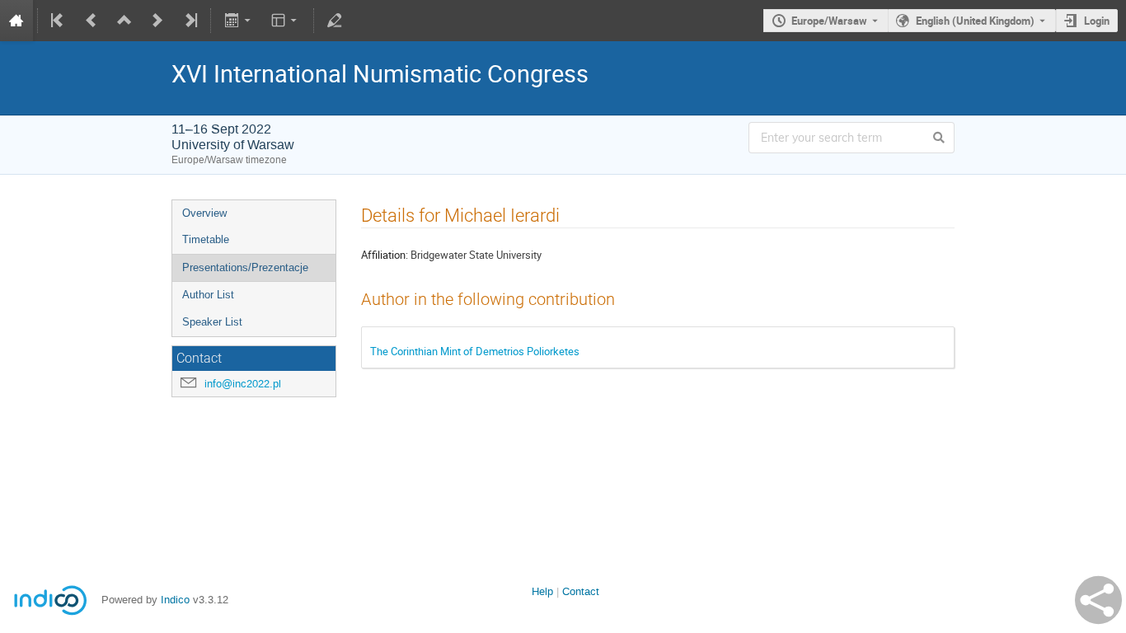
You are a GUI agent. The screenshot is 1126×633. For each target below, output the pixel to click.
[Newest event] (189, 20)
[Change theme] (285, 20)
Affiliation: (384, 254)
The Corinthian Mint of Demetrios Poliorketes (474, 351)
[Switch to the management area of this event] (334, 20)
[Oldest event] (58, 20)
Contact (580, 591)
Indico (175, 600)
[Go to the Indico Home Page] (16, 20)
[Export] (238, 20)
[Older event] (91, 20)
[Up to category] (124, 20)
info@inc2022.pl (242, 384)
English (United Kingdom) (975, 20)
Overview (204, 213)
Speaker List (212, 322)
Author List (208, 294)
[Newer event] (157, 20)
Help (542, 591)
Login (1097, 20)
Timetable (205, 239)
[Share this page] (1098, 600)
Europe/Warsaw (829, 20)
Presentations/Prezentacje (245, 267)
